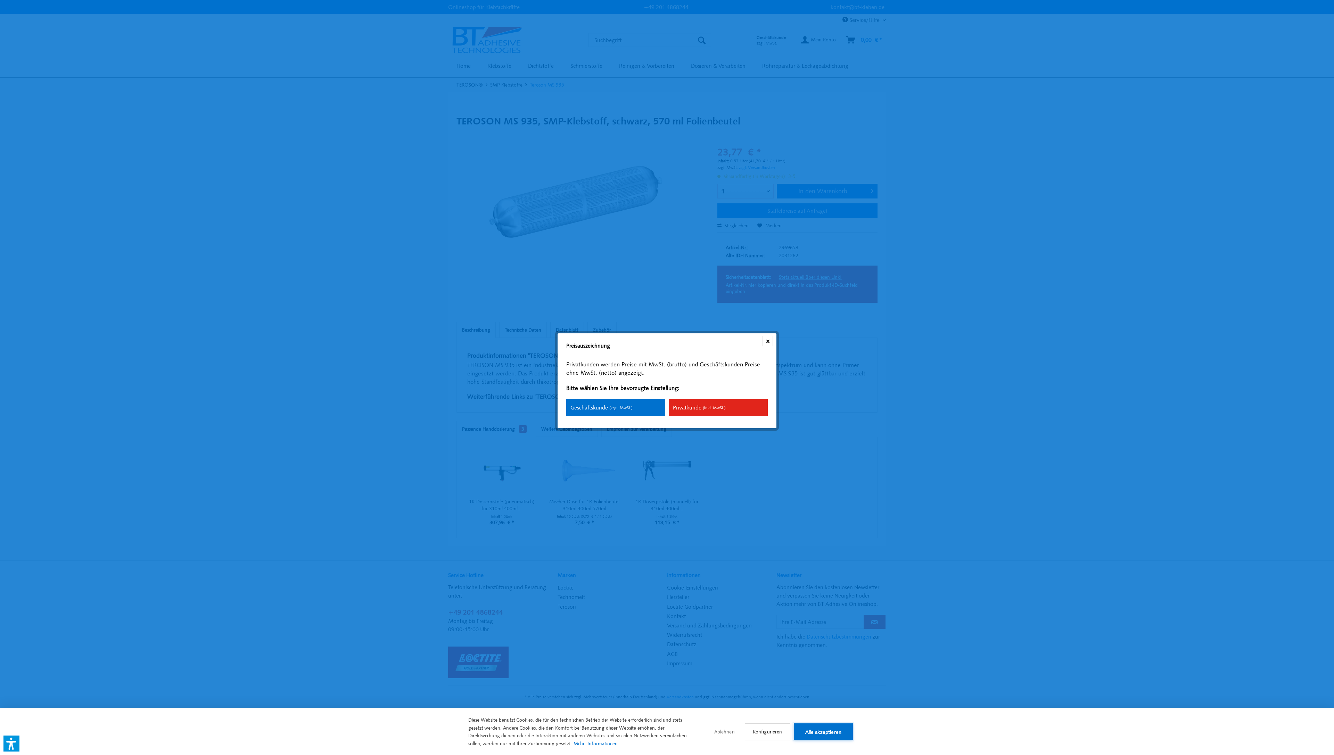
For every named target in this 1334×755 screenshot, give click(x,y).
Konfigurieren (767, 732)
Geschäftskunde (601, 407)
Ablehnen (724, 732)
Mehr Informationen (596, 743)
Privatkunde (699, 407)
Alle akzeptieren (823, 732)
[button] (11, 744)
